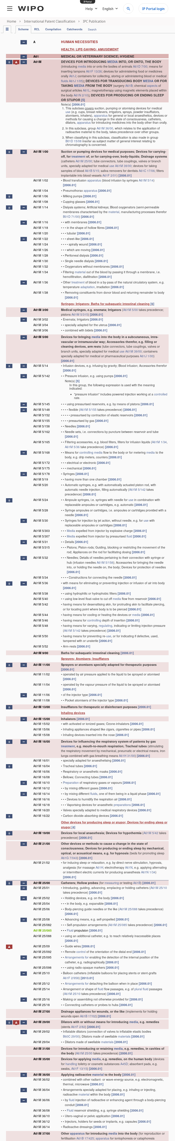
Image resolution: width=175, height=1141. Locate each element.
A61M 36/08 (41, 1110)
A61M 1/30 (40, 261)
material (113, 212)
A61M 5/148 (41, 409)
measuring (112, 883)
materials (124, 1036)
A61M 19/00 (41, 833)
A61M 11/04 (41, 684)
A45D (124, 1064)
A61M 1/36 (40, 282)
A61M (37, 62)
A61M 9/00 (40, 653)
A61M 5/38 (40, 593)
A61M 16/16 (41, 799)
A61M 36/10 (41, 1116)
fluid (129, 536)
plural (138, 989)
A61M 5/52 (40, 646)
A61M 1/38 (40, 292)
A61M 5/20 (40, 485)
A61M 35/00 (41, 1059)
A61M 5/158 (41, 426)
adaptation (87, 287)
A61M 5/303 (41, 530)
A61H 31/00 (127, 755)
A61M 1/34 (40, 272)
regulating (105, 625)
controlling (86, 452)
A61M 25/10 (158, 888)
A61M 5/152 (41, 415)
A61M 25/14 (41, 989)
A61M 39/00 (123, 166)
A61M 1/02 (40, 180)
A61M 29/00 (41, 1022)
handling (71, 1064)
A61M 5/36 (72, 447)
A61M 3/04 (40, 325)
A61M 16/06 (41, 771)
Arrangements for (77, 957)
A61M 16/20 (41, 810)
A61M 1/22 (40, 239)
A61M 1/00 (40, 151)
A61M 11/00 (41, 664)
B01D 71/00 (71, 216)
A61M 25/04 (41, 903)
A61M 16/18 (41, 805)
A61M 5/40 (40, 599)
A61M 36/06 (41, 1100)
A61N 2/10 (81, 95)
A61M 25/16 (41, 999)
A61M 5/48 (40, 625)
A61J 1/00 (146, 356)
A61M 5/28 (40, 510)
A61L (86, 90)
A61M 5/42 (40, 604)
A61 (36, 56)
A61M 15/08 (41, 735)
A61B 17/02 (88, 1016)
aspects (152, 85)
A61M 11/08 (41, 700)
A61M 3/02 (40, 319)
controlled (160, 394)
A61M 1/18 (40, 227)
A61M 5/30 (40, 520)
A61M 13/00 (41, 707)
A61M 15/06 (41, 729)
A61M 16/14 (41, 793)
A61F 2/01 (109, 175)
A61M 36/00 (105, 128)
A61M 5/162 (41, 432)
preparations (122, 805)
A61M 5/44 (40, 615)
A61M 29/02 (41, 1031)
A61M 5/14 (146, 180)
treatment (78, 156)
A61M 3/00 (40, 310)
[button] (23, 42)
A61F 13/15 (79, 1068)
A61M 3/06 (40, 330)
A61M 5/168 (41, 452)
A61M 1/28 (40, 255)
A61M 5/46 (40, 620)
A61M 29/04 (41, 1042)
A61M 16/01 (41, 760)
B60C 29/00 (71, 1036)
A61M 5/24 (40, 500)
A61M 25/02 (41, 898)
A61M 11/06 (41, 694)
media (82, 66)
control (81, 951)
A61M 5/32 (40, 557)
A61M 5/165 (41, 442)
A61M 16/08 (41, 777)
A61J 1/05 (76, 81)
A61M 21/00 (41, 843)
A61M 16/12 (41, 788)
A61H (99, 867)
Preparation (71, 782)
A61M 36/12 (41, 1121)
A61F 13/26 (94, 71)
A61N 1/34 (148, 872)
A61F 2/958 (71, 978)
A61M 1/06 (40, 196)
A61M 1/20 (40, 233)
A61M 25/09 (41, 946)
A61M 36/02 (41, 1079)
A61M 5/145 (41, 404)
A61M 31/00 (41, 1048)
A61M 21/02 (41, 862)
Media (71, 530)
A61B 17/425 (85, 1138)
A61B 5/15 (92, 170)
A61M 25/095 (42, 957)
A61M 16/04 (41, 766)
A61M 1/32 (40, 266)
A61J (72, 76)
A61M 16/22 (41, 815)
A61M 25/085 (118, 925)
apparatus (101, 115)
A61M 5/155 (88, 409)
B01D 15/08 (74, 141)
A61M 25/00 (84, 161)
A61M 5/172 (41, 462)
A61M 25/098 (42, 967)
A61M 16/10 (41, 782)
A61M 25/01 (41, 888)
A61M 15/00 (41, 719)
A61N (129, 867)
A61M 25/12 (41, 983)
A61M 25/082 (42, 925)
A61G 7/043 (69, 858)
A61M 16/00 (41, 741)
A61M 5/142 (41, 376)
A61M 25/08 (41, 919)
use (68, 112)
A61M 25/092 (42, 951)
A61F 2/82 (78, 1027)
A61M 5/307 (41, 536)
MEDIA (112, 61)
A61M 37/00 (41, 1133)
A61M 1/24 (40, 244)
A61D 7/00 (140, 66)
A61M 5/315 (79, 314)
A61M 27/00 (41, 1011)
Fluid (70, 930)
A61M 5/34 (40, 577)
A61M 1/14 (40, 207)
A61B (129, 85)
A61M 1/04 (40, 190)
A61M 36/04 (41, 1089)
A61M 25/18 (41, 1005)
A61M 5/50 (40, 636)
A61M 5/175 (41, 468)
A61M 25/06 (41, 909)
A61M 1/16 (40, 222)
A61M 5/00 (130, 310)
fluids (64, 81)
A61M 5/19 (40, 479)
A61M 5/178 (41, 474)
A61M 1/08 (40, 201)
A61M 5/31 (40, 542)
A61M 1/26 (40, 250)
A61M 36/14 (41, 1127)
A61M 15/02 (41, 723)
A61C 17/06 (147, 170)
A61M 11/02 (41, 674)
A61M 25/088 (128, 909)
